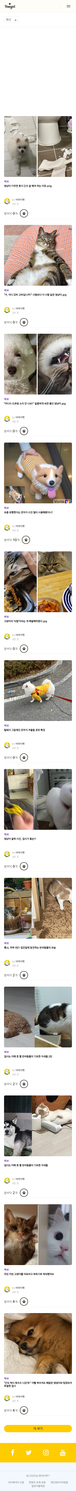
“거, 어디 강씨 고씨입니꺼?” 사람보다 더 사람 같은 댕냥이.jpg (35, 295)
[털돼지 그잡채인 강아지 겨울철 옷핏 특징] (38, 690)
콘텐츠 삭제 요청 (37, 1482)
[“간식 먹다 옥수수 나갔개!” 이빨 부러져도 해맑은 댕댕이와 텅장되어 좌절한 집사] (38, 1343)
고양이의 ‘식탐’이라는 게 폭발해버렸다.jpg (25, 621)
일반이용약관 (38, 1486)
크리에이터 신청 (16, 1482)
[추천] (24, 213)
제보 (6, 181)
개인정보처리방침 (59, 1482)
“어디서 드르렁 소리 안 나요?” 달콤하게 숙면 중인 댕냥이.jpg (35, 403)
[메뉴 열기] (68, 6)
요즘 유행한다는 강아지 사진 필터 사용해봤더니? (28, 512)
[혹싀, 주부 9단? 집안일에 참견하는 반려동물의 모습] (38, 908)
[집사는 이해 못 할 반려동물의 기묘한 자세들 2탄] (38, 1017)
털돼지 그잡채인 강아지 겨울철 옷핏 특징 (24, 730)
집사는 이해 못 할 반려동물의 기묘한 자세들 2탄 (28, 1056)
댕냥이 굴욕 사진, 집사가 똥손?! (20, 839)
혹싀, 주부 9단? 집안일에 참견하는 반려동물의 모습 (30, 948)
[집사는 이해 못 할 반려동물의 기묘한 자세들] (38, 1125)
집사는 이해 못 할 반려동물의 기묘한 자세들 (26, 1165)
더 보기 (38, 1428)
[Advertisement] (38, 67)
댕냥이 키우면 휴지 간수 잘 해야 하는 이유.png (28, 186)
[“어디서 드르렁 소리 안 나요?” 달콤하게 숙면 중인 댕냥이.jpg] (38, 364)
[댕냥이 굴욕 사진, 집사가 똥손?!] (38, 799)
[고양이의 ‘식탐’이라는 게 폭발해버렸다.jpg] (38, 581)
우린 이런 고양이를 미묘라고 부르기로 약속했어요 (29, 1274)
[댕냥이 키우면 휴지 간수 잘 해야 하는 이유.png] (38, 146)
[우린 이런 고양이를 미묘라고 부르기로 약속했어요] (38, 1234)
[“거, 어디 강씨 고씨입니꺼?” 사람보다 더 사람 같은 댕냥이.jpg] (38, 255)
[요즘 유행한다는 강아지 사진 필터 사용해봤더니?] (38, 473)
